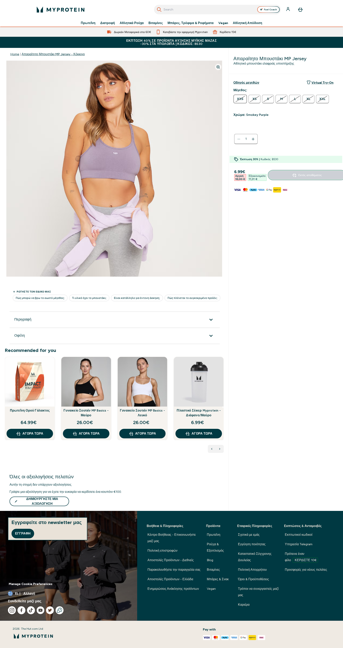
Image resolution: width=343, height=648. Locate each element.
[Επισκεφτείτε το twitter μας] (50, 610)
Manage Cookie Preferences (30, 584)
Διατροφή (107, 23)
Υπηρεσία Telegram (298, 544)
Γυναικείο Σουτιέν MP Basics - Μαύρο (86, 413)
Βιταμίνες (155, 23)
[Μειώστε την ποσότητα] (238, 139)
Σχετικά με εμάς (249, 534)
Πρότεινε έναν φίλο (301, 557)
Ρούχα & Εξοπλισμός (215, 547)
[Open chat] (60, 610)
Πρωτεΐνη (88, 23)
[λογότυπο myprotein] (60, 9)
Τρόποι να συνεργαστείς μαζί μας (258, 592)
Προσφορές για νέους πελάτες (306, 569)
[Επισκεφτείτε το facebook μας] (21, 610)
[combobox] (217, 9)
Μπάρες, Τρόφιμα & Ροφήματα (191, 23)
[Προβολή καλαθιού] (300, 9)
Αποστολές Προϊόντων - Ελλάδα (170, 579)
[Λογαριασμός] (288, 9)
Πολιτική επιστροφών (162, 550)
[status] (246, 139)
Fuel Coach (270, 9)
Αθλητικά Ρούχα (132, 23)
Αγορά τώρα (32, 433)
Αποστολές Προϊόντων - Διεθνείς (170, 560)
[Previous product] (212, 449)
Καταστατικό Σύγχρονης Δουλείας (255, 557)
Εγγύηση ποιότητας (252, 544)
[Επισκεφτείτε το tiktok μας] (31, 610)
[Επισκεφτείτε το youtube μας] (40, 610)
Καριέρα (244, 604)
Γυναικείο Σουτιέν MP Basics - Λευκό (142, 413)
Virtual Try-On (322, 82)
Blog (210, 560)
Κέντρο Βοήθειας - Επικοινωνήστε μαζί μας (171, 538)
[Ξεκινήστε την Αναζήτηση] (159, 9)
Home (14, 54)
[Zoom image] (218, 67)
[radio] (240, 99)
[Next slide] (223, 407)
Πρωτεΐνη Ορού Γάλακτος (30, 410)
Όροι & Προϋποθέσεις (253, 579)
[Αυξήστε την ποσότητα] (253, 139)
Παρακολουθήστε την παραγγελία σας (173, 569)
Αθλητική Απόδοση (247, 23)
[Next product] (220, 449)
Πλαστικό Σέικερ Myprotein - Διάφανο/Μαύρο (199, 413)
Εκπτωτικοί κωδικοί (298, 534)
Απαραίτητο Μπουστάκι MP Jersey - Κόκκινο (53, 54)
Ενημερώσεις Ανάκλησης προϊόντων (173, 588)
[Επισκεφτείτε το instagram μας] (12, 610)
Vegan (223, 23)
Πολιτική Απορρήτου (252, 569)
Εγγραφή (23, 533)
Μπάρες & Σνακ (218, 579)
